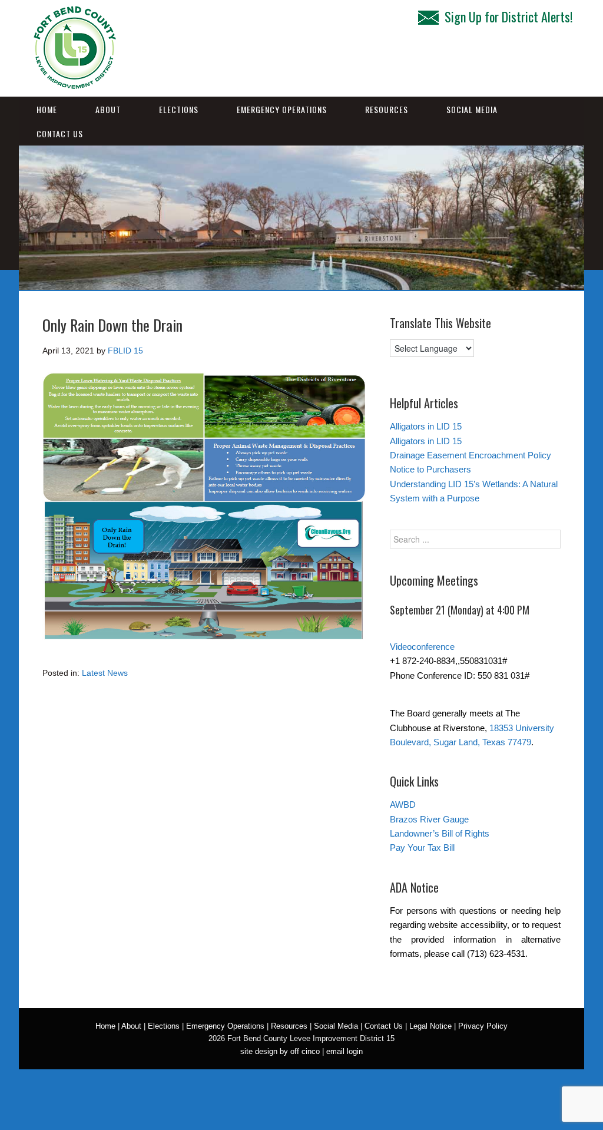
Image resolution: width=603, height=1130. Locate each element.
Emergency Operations (282, 109)
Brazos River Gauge (429, 819)
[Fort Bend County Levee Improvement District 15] (75, 84)
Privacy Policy (483, 1026)
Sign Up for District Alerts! (508, 16)
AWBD (403, 804)
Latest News (105, 673)
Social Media (472, 109)
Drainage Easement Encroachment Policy (470, 455)
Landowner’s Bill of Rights (439, 833)
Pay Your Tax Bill (422, 847)
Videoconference (422, 647)
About (108, 109)
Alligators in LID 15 (426, 426)
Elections (178, 109)
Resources (386, 109)
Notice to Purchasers (430, 469)
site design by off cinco (280, 1051)
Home (47, 109)
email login (344, 1051)
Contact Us (60, 133)
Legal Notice (430, 1026)
